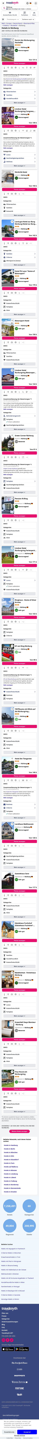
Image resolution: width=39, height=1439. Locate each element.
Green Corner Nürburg (24, 435)
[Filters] (3, 19)
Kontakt (4, 1330)
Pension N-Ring (21, 498)
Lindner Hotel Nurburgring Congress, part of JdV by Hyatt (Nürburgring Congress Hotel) (24, 110)
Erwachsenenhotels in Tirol (10, 1257)
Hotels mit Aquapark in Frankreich (13, 1249)
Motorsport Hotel (22, 321)
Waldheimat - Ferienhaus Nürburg (25, 974)
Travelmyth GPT (7, 1333)
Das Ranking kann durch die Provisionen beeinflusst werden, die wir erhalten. (18, 35)
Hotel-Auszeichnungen (10, 1322)
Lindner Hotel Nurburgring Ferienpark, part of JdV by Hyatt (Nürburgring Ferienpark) (25, 549)
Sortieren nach (27, 19)
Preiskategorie (11, 19)
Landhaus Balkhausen (24, 824)
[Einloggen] (36, 3)
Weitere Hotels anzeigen (19, 1131)
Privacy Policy (18, 1438)
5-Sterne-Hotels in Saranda (10, 1295)
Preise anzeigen (19, 63)
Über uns (5, 1313)
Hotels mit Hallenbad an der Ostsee (13, 1270)
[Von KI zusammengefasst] (18, 76)
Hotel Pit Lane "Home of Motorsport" (25, 272)
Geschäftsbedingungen (11, 1415)
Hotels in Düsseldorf (11, 1160)
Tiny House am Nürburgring (21, 1073)
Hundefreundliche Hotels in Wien (13, 1282)
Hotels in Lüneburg (11, 1174)
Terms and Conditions (28, 1438)
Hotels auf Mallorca (11, 1167)
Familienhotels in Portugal (10, 1287)
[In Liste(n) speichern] (12, 40)
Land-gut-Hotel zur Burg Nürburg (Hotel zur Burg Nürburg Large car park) (25, 222)
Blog (3, 1324)
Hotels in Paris (9, 1163)
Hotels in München (10, 1152)
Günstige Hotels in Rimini (10, 1299)
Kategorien (6, 1319)
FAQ (3, 1327)
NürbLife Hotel (21, 172)
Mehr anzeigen (18, 103)
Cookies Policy (9, 1438)
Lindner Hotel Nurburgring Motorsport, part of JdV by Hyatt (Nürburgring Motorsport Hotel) (25, 371)
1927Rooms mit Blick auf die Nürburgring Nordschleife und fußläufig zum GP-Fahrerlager (25, 710)
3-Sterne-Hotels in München (11, 1253)
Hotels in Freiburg (10, 1181)
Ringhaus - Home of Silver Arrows (25, 601)
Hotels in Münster (10, 1170)
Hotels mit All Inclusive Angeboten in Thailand (17, 1278)
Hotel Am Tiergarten (23, 758)
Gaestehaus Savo (22, 873)
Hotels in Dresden (10, 1192)
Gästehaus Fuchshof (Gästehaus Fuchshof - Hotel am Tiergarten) (24, 924)
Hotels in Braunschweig (9, 1265)
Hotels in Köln (9, 1156)
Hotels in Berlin (9, 1149)
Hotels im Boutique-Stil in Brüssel (13, 1291)
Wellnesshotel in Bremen (10, 1274)
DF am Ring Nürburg (23, 646)
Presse (4, 1316)
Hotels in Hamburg (11, 1145)
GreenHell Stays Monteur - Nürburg (25, 1023)
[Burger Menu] (3, 3)
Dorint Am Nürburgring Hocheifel (25, 41)
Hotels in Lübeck (10, 1177)
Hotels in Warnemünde (12, 1188)
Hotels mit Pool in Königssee (11, 1261)
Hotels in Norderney (11, 1185)
